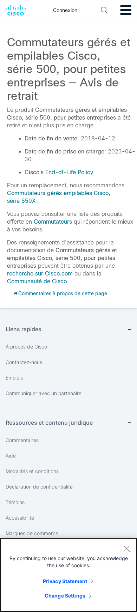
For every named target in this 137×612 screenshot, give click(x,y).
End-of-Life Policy (69, 172)
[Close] (126, 548)
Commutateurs (53, 222)
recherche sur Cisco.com (40, 274)
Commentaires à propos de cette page (62, 293)
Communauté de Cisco (37, 281)
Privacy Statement (65, 581)
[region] (68, 575)
